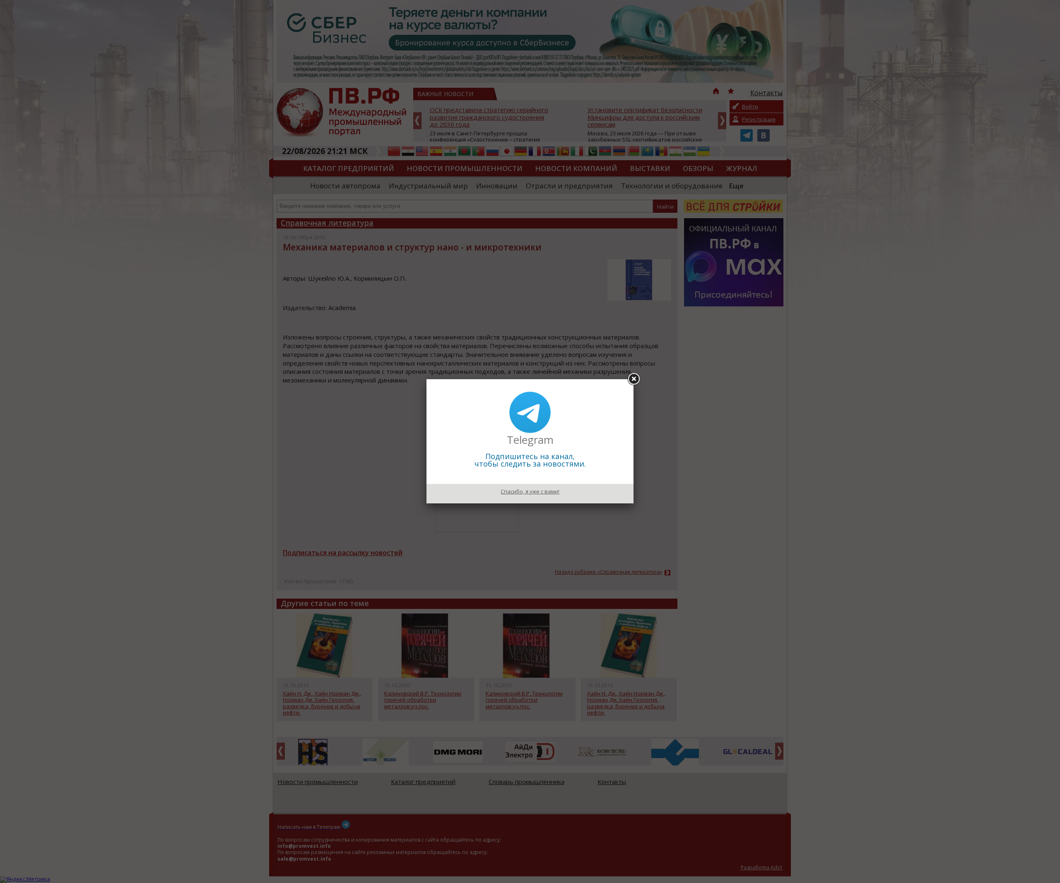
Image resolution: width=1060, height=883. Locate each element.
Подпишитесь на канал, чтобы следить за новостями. (530, 460)
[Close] (633, 379)
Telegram (530, 439)
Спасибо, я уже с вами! (530, 491)
